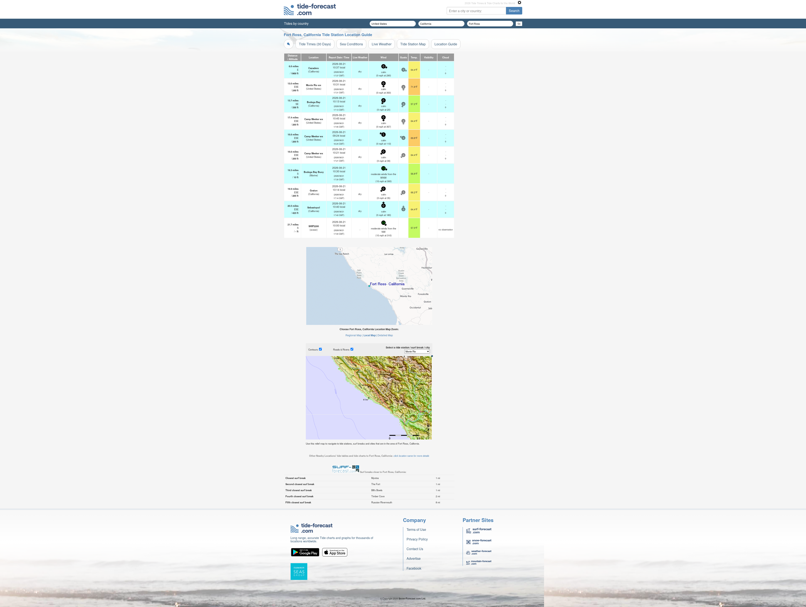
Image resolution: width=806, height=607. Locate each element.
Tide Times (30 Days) (315, 44)
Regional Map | (354, 335)
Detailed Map (385, 335)
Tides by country (296, 23)
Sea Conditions (351, 44)
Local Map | (370, 335)
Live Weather (381, 44)
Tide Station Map (413, 44)
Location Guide (445, 44)
